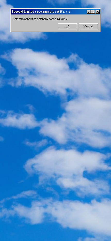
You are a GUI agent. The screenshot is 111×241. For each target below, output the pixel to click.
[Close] (98, 12)
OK (67, 26)
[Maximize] (93, 12)
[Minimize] (89, 12)
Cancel (88, 26)
